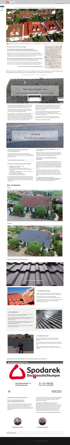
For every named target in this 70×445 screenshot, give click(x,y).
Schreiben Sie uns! (12, 432)
